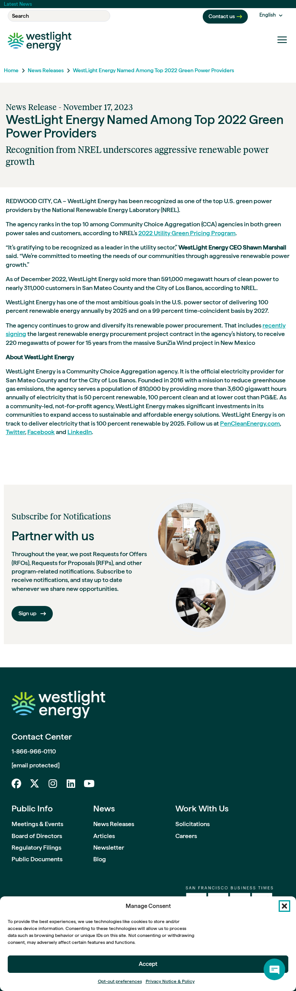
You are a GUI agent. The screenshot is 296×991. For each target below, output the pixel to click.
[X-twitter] (34, 783)
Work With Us (202, 808)
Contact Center (42, 736)
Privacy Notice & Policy (170, 981)
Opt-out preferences (120, 981)
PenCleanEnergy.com (250, 423)
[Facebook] (16, 783)
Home (11, 70)
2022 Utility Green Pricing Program (186, 233)
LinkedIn (79, 432)
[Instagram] (52, 783)
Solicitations (192, 824)
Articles (104, 836)
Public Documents (37, 859)
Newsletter (108, 847)
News (104, 808)
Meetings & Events (37, 824)
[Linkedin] (71, 783)
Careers (186, 836)
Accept (148, 963)
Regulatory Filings (36, 847)
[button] (284, 906)
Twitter (15, 432)
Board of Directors (37, 836)
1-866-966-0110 (34, 751)
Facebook (41, 432)
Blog (99, 859)
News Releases (46, 70)
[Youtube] (89, 783)
